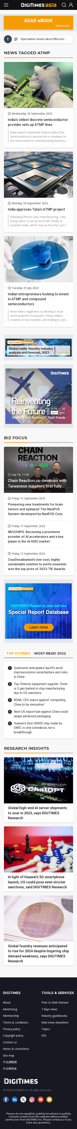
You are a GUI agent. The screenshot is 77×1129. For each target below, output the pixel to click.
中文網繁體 (10, 1062)
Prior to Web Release (55, 1002)
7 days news (49, 1009)
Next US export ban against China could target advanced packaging (41, 714)
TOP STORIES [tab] (18, 653)
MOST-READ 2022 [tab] (50, 653)
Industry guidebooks (54, 1016)
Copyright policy (13, 1035)
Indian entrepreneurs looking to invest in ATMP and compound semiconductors (38, 299)
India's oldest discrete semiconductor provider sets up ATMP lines (38, 122)
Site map (8, 1055)
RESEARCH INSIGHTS (26, 748)
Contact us (10, 1042)
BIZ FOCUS (15, 437)
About (7, 1002)
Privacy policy (11, 1029)
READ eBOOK (38, 20)
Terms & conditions (15, 1022)
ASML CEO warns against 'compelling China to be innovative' (40, 702)
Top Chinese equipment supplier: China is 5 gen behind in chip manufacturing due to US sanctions (40, 688)
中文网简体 (10, 1068)
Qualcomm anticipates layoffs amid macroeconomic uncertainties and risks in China (41, 672)
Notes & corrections (16, 1049)
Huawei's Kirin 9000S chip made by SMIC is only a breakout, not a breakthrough (38, 727)
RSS (43, 1035)
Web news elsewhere (55, 1022)
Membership (11, 1016)
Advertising (10, 1009)
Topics (45, 1029)
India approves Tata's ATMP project (36, 209)
